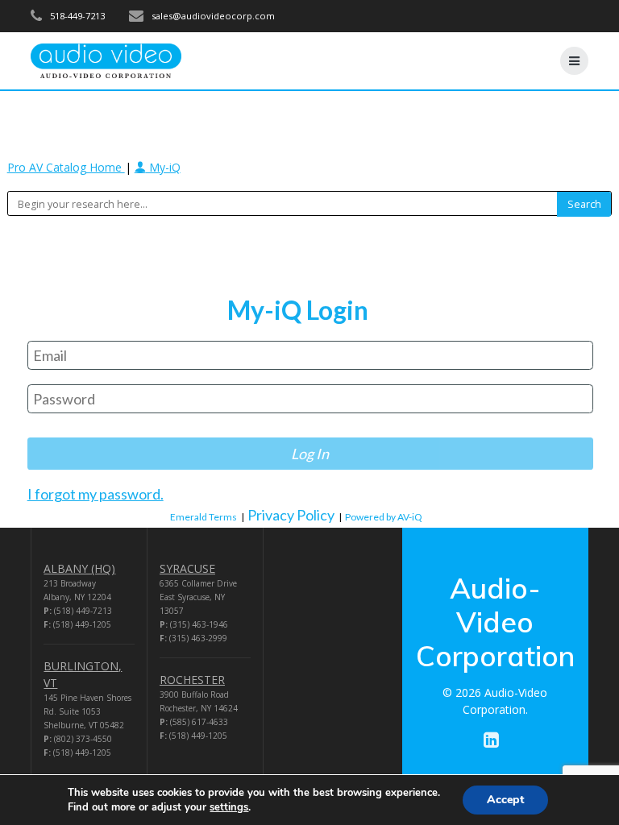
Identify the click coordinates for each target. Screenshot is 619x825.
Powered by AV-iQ (383, 517)
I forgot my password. (95, 494)
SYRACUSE (187, 568)
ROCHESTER (192, 679)
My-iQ (163, 167)
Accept (505, 799)
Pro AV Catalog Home (66, 167)
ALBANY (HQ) (79, 568)
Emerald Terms (203, 517)
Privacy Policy (290, 515)
